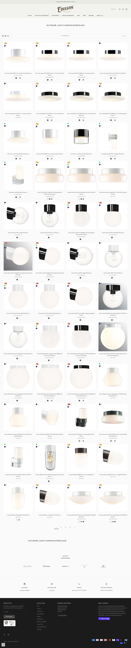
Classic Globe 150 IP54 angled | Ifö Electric (18, 232)
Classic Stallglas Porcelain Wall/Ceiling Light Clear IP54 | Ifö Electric (49, 475)
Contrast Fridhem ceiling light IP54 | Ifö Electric (18, 515)
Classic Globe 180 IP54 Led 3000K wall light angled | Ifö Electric (81, 314)
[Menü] (14, 621)
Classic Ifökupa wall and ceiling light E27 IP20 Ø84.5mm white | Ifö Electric (113, 395)
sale (78, 15)
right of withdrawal (41, 627)
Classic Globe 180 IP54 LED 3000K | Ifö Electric (18, 313)
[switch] (11, 624)
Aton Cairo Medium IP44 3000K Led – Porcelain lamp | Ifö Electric (113, 114)
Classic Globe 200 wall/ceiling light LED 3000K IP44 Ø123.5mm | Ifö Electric (49, 354)
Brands (91, 15)
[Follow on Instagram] (8, 634)
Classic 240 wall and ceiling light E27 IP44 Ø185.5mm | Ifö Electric (113, 193)
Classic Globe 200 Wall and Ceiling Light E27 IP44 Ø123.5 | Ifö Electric (113, 314)
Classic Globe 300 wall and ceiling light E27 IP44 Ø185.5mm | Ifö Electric (18, 395)
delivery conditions (41, 621)
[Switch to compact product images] (8, 36)
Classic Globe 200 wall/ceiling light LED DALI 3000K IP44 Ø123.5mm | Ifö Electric (81, 354)
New (84, 15)
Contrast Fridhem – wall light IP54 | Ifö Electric (50, 515)
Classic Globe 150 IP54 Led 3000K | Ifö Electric (113, 232)
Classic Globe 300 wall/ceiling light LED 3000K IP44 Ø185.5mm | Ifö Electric (49, 395)
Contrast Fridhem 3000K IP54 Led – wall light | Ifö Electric (113, 474)
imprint (39, 616)
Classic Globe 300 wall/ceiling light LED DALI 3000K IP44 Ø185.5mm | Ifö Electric (81, 395)
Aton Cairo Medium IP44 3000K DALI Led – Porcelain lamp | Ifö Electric (81, 114)
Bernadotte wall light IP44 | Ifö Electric (18, 192)
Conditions (39, 611)
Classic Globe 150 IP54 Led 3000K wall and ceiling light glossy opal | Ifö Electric (81, 233)
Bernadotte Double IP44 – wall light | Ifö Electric (113, 154)
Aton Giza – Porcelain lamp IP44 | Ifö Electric (81, 154)
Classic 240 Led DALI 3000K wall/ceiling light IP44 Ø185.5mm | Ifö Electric (49, 193)
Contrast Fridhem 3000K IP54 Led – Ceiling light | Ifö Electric (81, 475)
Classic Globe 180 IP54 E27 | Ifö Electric (112, 273)
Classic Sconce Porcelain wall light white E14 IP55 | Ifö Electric (18, 475)
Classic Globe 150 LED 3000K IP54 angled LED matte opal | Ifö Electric (50, 274)
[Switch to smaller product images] (5, 36)
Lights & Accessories (42, 15)
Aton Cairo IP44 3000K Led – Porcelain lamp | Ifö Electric (18, 73)
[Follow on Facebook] (4, 634)
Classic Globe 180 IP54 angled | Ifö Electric (81, 273)
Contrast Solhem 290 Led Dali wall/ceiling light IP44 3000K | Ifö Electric (81, 516)
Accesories (55, 15)
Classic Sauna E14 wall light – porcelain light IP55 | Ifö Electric (81, 435)
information (40, 619)
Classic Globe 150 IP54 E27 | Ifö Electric (49, 232)
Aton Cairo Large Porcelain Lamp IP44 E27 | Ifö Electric (113, 73)
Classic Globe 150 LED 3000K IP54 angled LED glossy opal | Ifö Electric (18, 274)
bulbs (30, 15)
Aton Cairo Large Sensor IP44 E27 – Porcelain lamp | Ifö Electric (18, 114)
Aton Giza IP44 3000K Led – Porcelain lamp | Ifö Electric (49, 154)
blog (38, 606)
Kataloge (39, 629)
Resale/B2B (40, 624)
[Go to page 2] (74, 527)
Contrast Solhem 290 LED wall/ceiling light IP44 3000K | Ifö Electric (113, 516)
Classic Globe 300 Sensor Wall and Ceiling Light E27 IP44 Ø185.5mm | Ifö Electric (113, 354)
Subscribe (9, 616)
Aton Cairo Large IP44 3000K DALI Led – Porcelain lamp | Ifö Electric (49, 74)
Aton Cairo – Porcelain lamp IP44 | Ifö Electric (18, 154)
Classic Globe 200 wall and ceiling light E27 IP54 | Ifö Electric (18, 353)
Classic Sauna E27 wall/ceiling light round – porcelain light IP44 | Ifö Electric (113, 435)
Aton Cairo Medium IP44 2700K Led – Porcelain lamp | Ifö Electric (49, 114)
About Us (100, 15)
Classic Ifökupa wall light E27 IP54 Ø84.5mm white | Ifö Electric (49, 435)
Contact (39, 608)
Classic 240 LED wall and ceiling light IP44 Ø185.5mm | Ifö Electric (81, 193)
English (113, 9)
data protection (40, 614)
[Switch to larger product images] (3, 36)
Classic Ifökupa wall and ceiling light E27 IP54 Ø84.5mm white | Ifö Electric (18, 435)
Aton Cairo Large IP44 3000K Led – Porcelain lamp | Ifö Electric (81, 74)
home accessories (68, 15)
